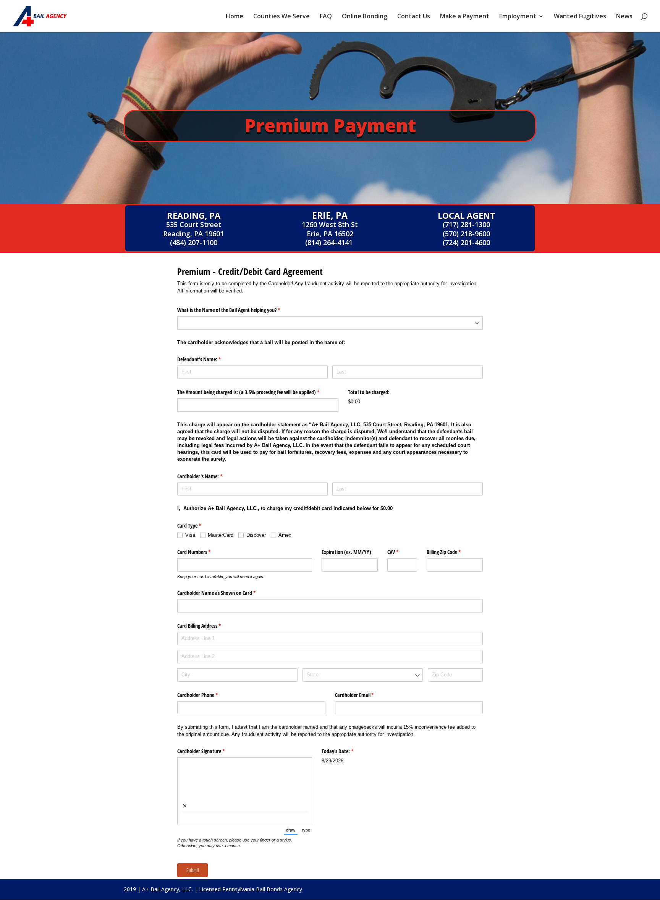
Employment (517, 16)
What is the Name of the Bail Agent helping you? (237, 310)
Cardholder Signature (210, 751)
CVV (401, 552)
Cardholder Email (363, 695)
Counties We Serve (281, 16)
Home (234, 16)
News (624, 16)
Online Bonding (364, 16)
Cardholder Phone (206, 695)
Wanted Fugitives (580, 16)
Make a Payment (464, 16)
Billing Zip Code (453, 552)
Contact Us (413, 16)
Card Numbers (202, 552)
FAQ (326, 16)
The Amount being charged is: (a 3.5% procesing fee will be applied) (257, 392)
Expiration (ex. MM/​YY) (346, 552)
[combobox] (330, 323)
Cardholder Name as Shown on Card (225, 592)
